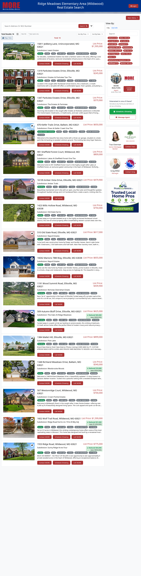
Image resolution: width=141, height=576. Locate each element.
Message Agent (123, 117)
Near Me (23, 34)
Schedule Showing (61, 64)
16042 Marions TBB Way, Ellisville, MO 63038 (59, 257)
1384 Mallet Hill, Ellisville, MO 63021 (55, 337)
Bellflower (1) (113, 63)
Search (82, 26)
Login (134, 6)
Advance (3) (113, 38)
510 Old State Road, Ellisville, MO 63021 (57, 232)
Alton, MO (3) (124, 38)
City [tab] (108, 28)
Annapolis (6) (113, 41)
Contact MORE (44, 64)
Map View (8, 38)
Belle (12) (112, 57)
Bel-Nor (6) (128, 51)
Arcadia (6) (125, 41)
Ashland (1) (123, 44)
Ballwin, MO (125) (115, 51)
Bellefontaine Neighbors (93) (119, 60)
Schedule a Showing (123, 111)
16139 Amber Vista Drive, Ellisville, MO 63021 (60, 180)
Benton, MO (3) (126, 63)
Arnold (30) (113, 44)
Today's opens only (34, 34)
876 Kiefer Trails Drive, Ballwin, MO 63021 (58, 124)
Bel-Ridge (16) (114, 54)
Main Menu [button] (132, 18)
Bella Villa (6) (126, 54)
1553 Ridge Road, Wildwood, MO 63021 (57, 444)
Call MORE (77, 64)
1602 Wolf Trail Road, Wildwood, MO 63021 (59, 418)
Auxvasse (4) (127, 47)
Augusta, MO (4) (114, 47)
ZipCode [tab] (114, 28)
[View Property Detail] (19, 51)
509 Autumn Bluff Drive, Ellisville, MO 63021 (59, 311)
